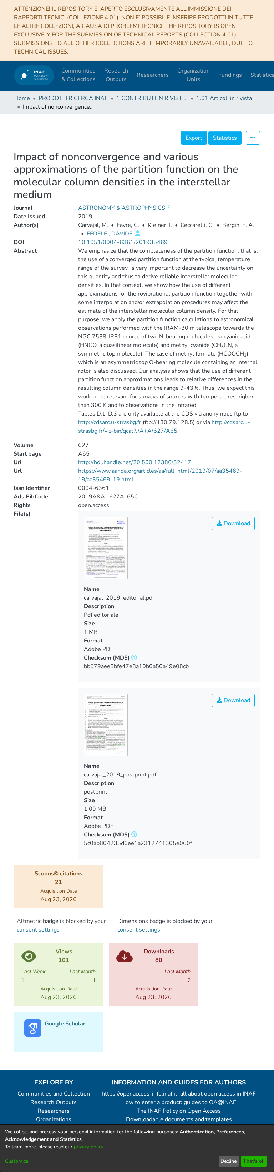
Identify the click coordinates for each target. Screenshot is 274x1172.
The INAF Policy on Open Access (179, 1111)
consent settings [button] (38, 930)
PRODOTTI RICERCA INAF (73, 98)
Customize (16, 1161)
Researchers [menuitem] (153, 75)
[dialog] (137, 1148)
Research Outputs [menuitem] (116, 75)
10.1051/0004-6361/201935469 (123, 242)
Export (194, 138)
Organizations (53, 1119)
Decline (228, 1161)
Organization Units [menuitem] (193, 75)
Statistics (225, 138)
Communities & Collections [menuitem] (78, 75)
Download (236, 523)
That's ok (253, 1161)
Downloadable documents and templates (179, 1119)
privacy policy (88, 1146)
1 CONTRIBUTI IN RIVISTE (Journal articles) (152, 98)
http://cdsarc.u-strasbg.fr (109, 422)
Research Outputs (53, 1102)
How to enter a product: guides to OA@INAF (178, 1102)
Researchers (53, 1111)
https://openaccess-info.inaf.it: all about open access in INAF (179, 1094)
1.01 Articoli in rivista (224, 98)
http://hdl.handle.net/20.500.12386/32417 (134, 462)
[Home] (34, 75)
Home (22, 98)
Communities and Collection (53, 1094)
